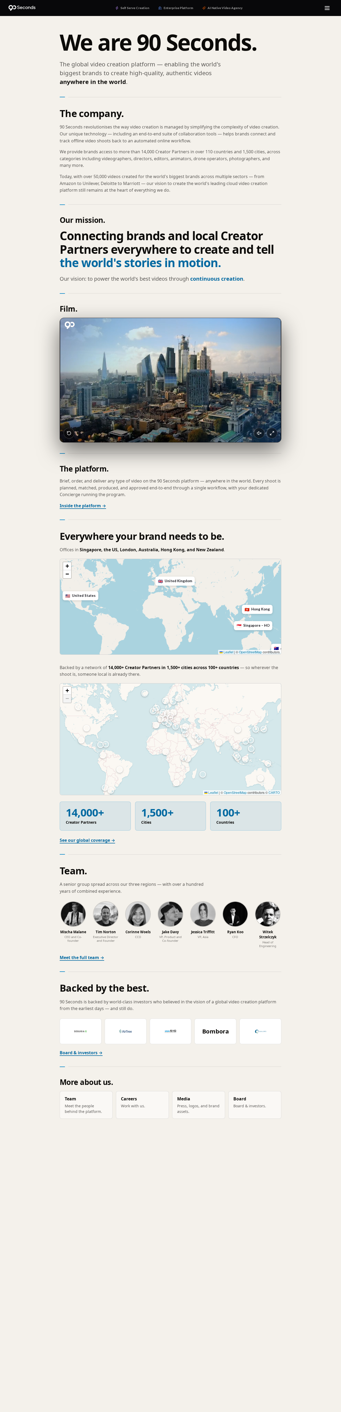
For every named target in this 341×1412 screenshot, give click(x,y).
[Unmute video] (259, 433)
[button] (235, 622)
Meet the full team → (82, 957)
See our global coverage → (87, 840)
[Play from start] (69, 433)
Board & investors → (81, 1053)
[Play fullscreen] (272, 433)
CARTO (274, 792)
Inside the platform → (83, 506)
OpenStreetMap (250, 652)
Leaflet (228, 652)
